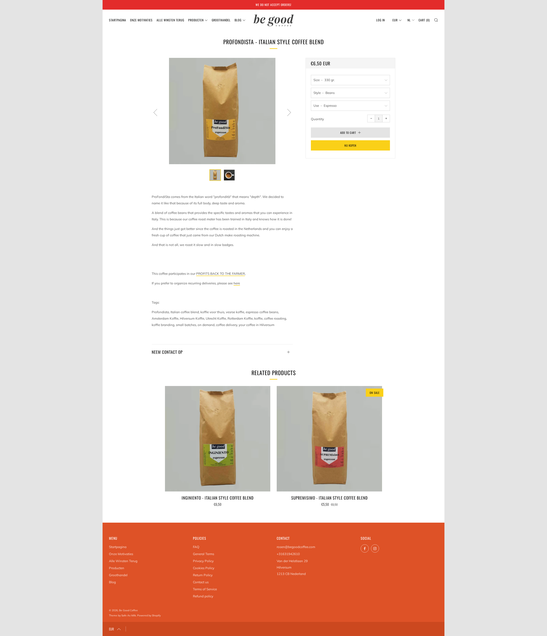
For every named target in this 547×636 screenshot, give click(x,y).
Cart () (424, 20)
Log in (380, 20)
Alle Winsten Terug (170, 20)
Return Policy (203, 575)
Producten (196, 20)
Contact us (201, 582)
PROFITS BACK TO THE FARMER (220, 274)
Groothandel (221, 20)
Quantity (317, 119)
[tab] (215, 175)
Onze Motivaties (141, 20)
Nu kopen (350, 145)
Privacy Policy (203, 561)
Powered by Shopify (149, 615)
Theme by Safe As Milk (122, 615)
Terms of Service (205, 589)
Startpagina (117, 20)
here (237, 283)
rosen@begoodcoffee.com (296, 547)
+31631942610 (288, 554)
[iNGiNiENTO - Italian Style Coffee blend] (217, 438)
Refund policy (203, 596)
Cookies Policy (203, 568)
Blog (238, 20)
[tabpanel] (222, 111)
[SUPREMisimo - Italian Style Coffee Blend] (329, 438)
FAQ (196, 547)
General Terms (203, 554)
